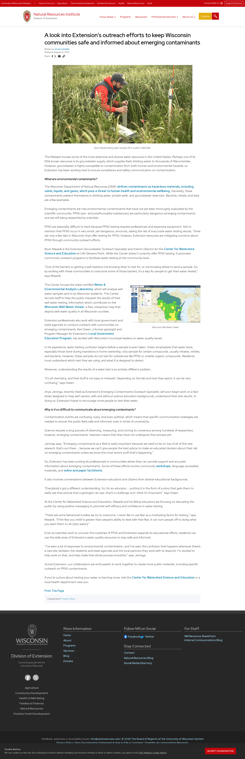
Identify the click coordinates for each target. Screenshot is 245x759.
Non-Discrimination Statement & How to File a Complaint (109, 742)
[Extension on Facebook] (28, 679)
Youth (149, 3)
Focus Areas (106, 16)
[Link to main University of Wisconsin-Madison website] (32, 644)
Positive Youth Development (31, 714)
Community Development (31, 693)
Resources (141, 16)
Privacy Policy (65, 742)
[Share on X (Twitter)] (55, 57)
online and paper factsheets (82, 470)
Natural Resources (31, 708)
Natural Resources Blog (138, 658)
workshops (163, 466)
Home (67, 635)
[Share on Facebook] (52, 57)
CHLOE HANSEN (61, 49)
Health (121, 3)
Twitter (149, 636)
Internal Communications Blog (203, 640)
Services (68, 651)
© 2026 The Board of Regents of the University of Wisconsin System (163, 738)
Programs (125, 16)
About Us (187, 16)
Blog (66, 656)
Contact (129, 653)
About (67, 640)
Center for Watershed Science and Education (163, 577)
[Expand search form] (215, 16)
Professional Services (163, 16)
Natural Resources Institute (57, 14)
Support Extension (234, 3)
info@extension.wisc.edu (105, 738)
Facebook (134, 636)
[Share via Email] (59, 57)
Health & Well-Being (31, 698)
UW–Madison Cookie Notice (153, 752)
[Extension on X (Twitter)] (36, 679)
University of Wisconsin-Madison (16, 3)
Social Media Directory (138, 663)
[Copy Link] (63, 57)
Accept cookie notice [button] (220, 751)
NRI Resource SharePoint (200, 636)
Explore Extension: (47, 3)
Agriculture (32, 688)
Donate (205, 16)
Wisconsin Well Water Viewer (64, 307)
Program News (68, 598)
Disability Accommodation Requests (166, 742)
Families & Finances (32, 703)
